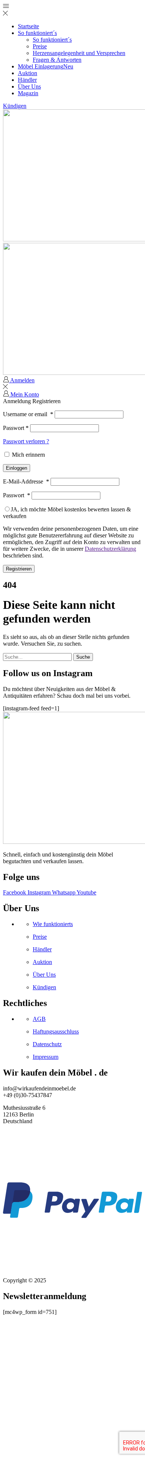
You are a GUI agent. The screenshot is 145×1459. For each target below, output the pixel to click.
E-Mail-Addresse (26, 481)
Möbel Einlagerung (45, 66)
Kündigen (14, 106)
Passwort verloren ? (26, 441)
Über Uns (29, 86)
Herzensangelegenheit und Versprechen (79, 53)
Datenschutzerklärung (110, 549)
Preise (40, 46)
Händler (27, 80)
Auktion (27, 73)
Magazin (28, 93)
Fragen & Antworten (57, 60)
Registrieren (19, 569)
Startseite (28, 26)
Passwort (16, 428)
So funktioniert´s (37, 33)
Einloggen (16, 468)
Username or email (28, 414)
